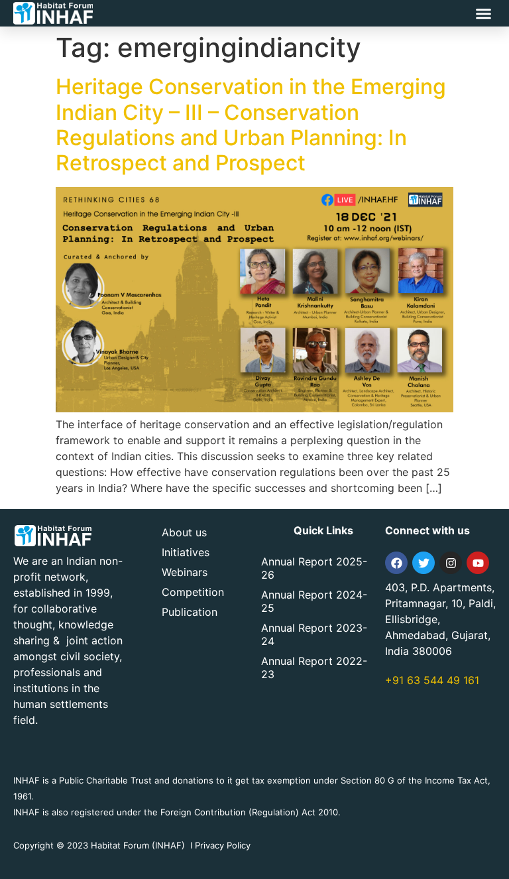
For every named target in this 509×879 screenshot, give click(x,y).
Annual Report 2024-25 (314, 601)
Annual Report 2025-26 (314, 568)
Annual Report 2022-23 (314, 667)
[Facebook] (396, 563)
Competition (193, 592)
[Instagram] (450, 563)
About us (184, 532)
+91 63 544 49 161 (432, 680)
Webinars (184, 572)
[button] (483, 13)
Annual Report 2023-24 (314, 634)
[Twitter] (423, 563)
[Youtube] (478, 563)
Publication (189, 611)
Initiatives (185, 552)
